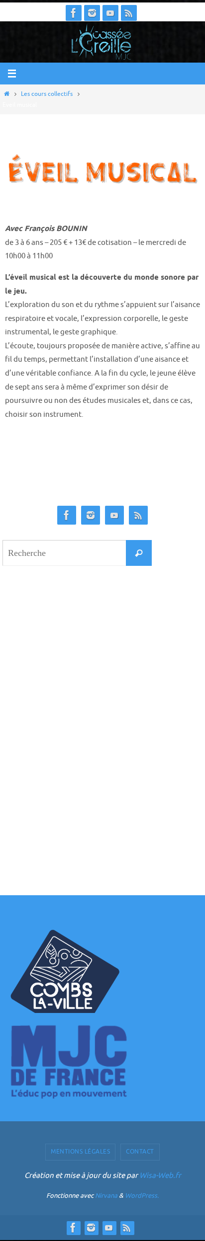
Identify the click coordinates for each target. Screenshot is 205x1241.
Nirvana (106, 1195)
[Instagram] (92, 13)
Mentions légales (80, 1152)
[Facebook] (74, 13)
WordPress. (142, 1195)
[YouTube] (110, 13)
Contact (140, 1152)
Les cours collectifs (47, 94)
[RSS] (129, 13)
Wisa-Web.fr (160, 1175)
